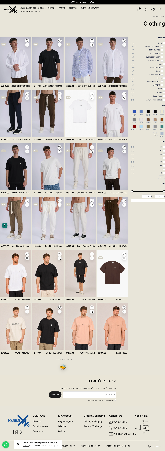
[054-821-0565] (111, 422)
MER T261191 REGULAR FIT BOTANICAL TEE (107, 192)
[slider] (132, 191)
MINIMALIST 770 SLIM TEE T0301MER (78, 139)
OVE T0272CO (88, 299)
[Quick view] (124, 45)
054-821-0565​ (120, 428)
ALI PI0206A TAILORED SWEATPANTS (78, 192)
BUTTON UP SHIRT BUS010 (18, 86)
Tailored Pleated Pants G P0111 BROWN (109, 246)
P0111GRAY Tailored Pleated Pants (79, 246)
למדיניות (26, 445)
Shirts (51, 8)
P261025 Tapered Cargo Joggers (15, 246)
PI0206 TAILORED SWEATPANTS (15, 139)
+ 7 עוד (161, 177)
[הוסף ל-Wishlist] (124, 40)
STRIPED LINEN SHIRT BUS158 (81, 86)
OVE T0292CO (56, 299)
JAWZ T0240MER (22, 353)
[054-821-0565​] (111, 428)
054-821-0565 (120, 422)
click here (146, 431)
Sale (37, 11)
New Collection (28, 8)
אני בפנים (55, 394)
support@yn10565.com (123, 434)
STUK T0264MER (22, 299)
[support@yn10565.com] (111, 434)
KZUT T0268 (121, 353)
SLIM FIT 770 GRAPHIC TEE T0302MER (110, 139)
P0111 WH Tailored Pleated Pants (47, 246)
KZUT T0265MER (87, 353)
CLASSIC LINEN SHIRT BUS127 (113, 86)
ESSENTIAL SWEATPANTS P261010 (46, 139)
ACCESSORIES (27, 11)
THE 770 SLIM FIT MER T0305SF (15, 192)
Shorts (73, 8)
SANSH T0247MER (54, 353)
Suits (83, 8)
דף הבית (162, 16)
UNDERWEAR (93, 8)
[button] (160, 10)
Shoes (40, 8)
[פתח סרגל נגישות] (4, 225)
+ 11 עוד (155, 134)
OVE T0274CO (121, 299)
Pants (62, 8)
